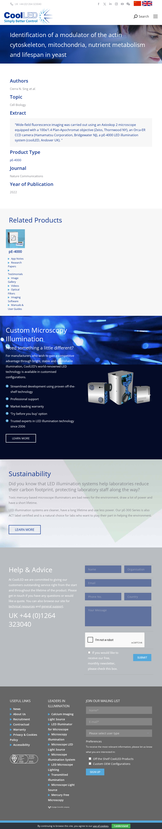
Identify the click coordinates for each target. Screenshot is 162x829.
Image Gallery (13, 280)
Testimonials (15, 274)
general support (52, 606)
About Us (19, 714)
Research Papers (15, 264)
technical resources (22, 606)
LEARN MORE (21, 438)
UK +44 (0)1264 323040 (32, 620)
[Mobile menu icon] (155, 16)
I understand (121, 826)
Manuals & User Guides (16, 307)
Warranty (19, 729)
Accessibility (21, 745)
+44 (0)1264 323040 (30, 4)
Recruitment (21, 719)
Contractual (21, 724)
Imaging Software (14, 299)
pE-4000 (15, 160)
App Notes (17, 258)
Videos (15, 285)
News (17, 709)
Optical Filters (13, 291)
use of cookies (100, 826)
